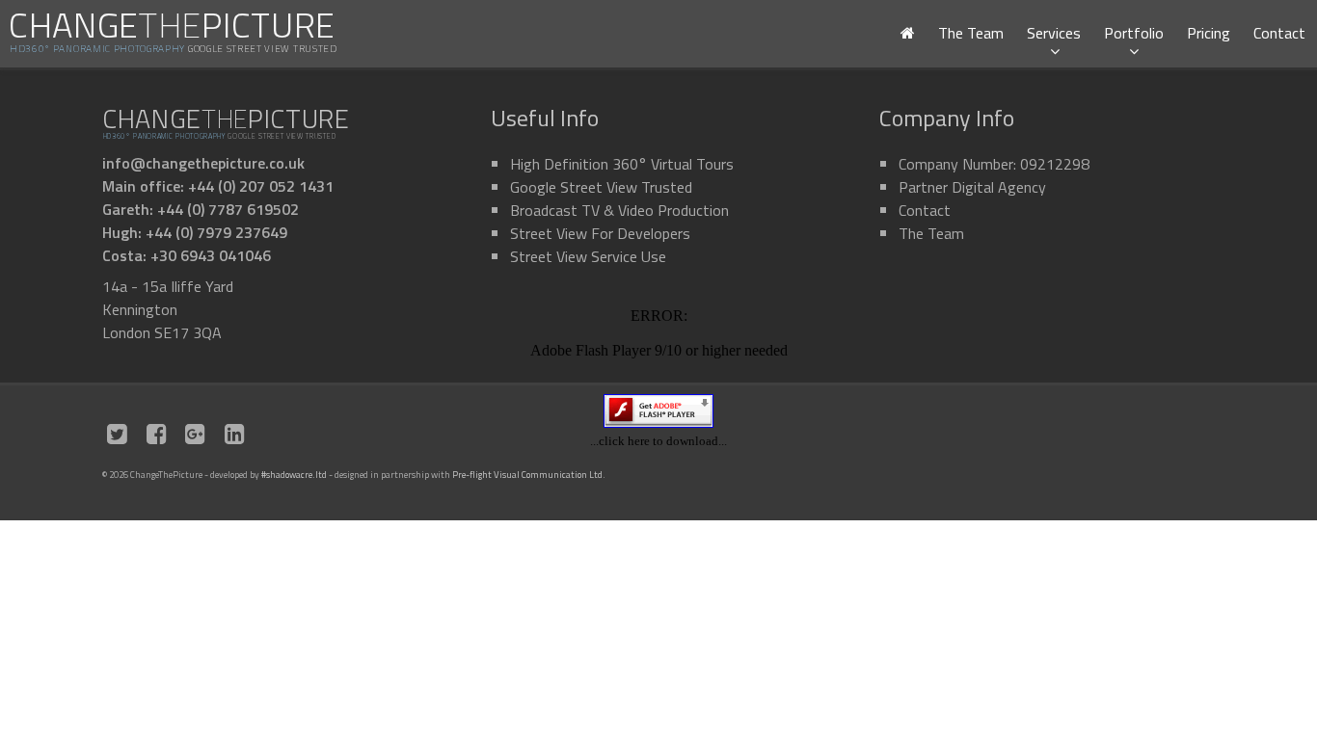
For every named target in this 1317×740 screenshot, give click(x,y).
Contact (1279, 32)
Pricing (1208, 32)
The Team (971, 32)
